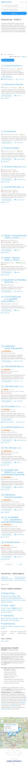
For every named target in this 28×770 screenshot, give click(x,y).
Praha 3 (14, 608)
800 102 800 (6, 252)
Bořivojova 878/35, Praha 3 (8, 285)
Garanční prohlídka (20, 578)
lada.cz (18, 310)
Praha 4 (19, 608)
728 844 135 (19, 291)
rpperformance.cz (21, 179)
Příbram (3, 602)
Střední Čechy (9, 593)
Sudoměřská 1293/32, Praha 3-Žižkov (10, 452)
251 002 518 (21, 422)
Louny (21, 618)
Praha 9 (3, 612)
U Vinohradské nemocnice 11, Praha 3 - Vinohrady (13, 391)
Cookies (19, 755)
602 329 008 (6, 313)
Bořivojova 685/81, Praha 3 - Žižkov (10, 526)
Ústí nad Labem (14, 620)
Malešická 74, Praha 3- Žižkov (8, 353)
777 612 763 (6, 442)
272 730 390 (6, 490)
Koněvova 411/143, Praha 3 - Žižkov (10, 371)
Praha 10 (9, 612)
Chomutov (8, 618)
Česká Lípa (4, 626)
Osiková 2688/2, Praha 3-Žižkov (9, 411)
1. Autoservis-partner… (11, 724)
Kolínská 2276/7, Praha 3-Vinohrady (10, 479)
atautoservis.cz (20, 534)
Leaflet (16, 717)
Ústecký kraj (8, 615)
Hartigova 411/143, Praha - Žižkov (9, 190)
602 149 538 (6, 559)
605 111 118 (6, 202)
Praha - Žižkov (4, 641)
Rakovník (9, 602)
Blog (14, 764)
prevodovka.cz (20, 487)
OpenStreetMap (22, 717)
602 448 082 (6, 512)
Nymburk (4, 600)
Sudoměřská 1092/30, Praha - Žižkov (10, 134)
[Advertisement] (14, 43)
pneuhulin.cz (19, 510)
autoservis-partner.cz (8, 79)
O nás (14, 753)
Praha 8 (19, 610)
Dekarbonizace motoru (7, 578)
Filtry (25, 56)
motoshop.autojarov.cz (9, 422)
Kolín (18, 596)
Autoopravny (4, 577)
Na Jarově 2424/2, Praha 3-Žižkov (9, 432)
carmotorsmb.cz (20, 200)
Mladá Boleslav (17, 598)
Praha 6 (8, 610)
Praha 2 (8, 608)
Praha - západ (21, 600)
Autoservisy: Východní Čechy (4, 633)
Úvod (8, 750)
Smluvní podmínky (16, 750)
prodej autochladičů (6, 709)
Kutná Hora (4, 598)
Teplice (7, 620)
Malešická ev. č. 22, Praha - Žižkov (9, 87)
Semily (3, 628)
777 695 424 (6, 98)
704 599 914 (6, 161)
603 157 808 (19, 361)
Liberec (22, 626)
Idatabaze (8, 2)
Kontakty (20, 753)
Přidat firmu (8, 753)
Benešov (3, 596)
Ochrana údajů (11, 755)
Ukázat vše (4, 584)
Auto (5, 54)
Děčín (3, 618)
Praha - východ (12, 600)
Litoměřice (15, 618)
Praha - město (9, 605)
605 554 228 (6, 182)
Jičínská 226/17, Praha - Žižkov (8, 68)
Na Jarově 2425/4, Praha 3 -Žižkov (9, 547)
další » (20, 564)
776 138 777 (6, 537)
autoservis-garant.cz (21, 440)
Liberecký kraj (9, 624)
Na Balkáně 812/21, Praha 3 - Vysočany (10, 501)
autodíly (24, 700)
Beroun (9, 596)
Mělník (11, 598)
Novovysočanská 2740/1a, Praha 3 (9, 240)
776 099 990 (19, 142)
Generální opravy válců (7, 580)
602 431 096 (6, 465)
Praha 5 (3, 610)
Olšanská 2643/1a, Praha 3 (8, 262)
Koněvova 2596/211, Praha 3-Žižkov (10, 304)
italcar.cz (18, 462)
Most (2, 620)
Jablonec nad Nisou (14, 626)
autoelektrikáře (14, 705)
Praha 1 (3, 608)
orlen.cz (18, 250)
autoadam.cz (19, 557)
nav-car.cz (19, 95)
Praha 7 (14, 610)
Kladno (14, 596)
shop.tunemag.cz (20, 159)
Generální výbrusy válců (21, 580)
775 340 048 (19, 401)
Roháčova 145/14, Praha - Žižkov (9, 169)
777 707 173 (21, 79)
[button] (14, 734)
